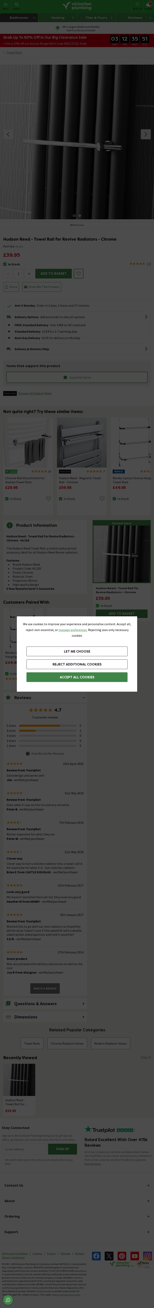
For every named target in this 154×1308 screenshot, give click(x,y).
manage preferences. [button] (73, 630)
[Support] (8, 1300)
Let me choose (77, 651)
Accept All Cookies (77, 677)
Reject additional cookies (77, 664)
